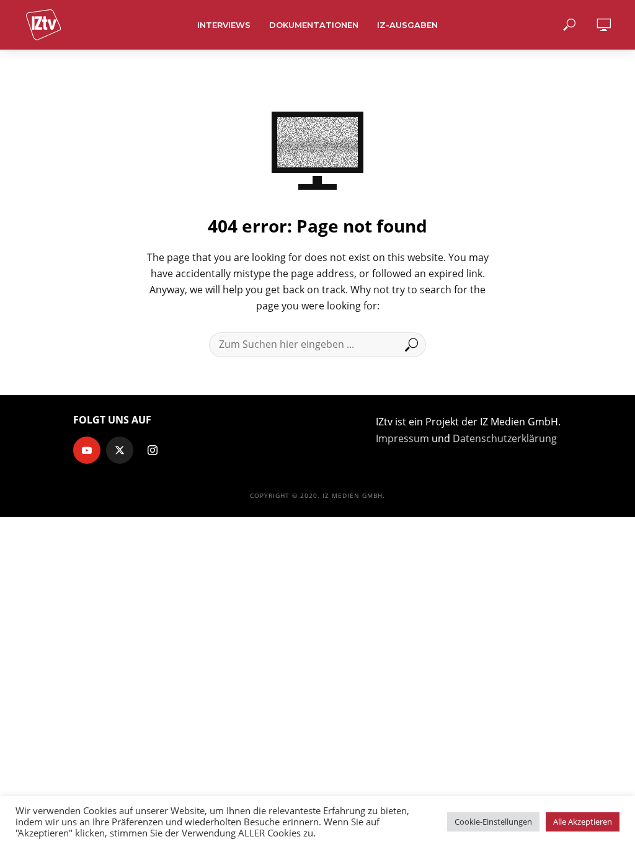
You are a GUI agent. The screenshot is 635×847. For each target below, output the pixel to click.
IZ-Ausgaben (407, 25)
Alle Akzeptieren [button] (582, 821)
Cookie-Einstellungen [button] (493, 821)
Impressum (402, 438)
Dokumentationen (313, 25)
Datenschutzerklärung (505, 438)
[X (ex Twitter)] (119, 450)
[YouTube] (86, 450)
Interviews (224, 25)
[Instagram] (152, 450)
